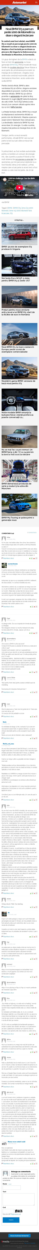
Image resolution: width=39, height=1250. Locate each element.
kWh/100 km (16, 107)
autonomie (19, 62)
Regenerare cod (16, 1214)
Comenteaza (32, 532)
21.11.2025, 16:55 (12, 565)
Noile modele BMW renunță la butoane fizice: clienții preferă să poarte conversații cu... (17, 414)
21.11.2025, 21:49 (11, 807)
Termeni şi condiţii (29, 1243)
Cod (4, 1207)
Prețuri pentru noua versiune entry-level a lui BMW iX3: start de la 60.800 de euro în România (18, 312)
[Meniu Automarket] (36, 2)
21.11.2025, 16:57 (11, 620)
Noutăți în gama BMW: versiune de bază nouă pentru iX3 (18, 382)
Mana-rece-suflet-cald (16, 1142)
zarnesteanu (13, 564)
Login (10, 1184)
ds (9, 912)
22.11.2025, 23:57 (11, 984)
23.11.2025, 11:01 (11, 1000)
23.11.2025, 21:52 (11, 1059)
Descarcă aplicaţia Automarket (19, 1236)
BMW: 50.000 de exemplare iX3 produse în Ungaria (17, 248)
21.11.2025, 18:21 (6, 724)
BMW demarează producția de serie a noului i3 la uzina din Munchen (16, 486)
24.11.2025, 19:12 (12, 1143)
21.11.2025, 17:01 (11, 640)
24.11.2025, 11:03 (11, 1094)
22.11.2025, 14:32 (11, 944)
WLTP (19, 99)
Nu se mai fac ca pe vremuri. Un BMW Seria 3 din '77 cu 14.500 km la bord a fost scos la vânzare (18, 452)
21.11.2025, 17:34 (11, 679)
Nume (5, 1184)
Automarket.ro (20, 2)
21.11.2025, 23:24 (11, 900)
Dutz (4, 722)
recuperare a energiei (24, 159)
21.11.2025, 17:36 (11, 705)
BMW (24, 59)
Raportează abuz (8, 558)
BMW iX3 (14, 65)
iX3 (11, 213)
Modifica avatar (5, 1173)
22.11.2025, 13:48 (12, 914)
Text (4, 1191)
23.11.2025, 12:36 (11, 1041)
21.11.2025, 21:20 (6, 745)
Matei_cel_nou (8, 744)
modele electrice (17, 67)
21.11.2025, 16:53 (11, 539)
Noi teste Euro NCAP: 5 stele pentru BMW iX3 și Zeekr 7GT (16, 279)
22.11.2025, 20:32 (11, 966)
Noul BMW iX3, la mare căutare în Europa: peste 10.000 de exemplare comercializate (18, 349)
